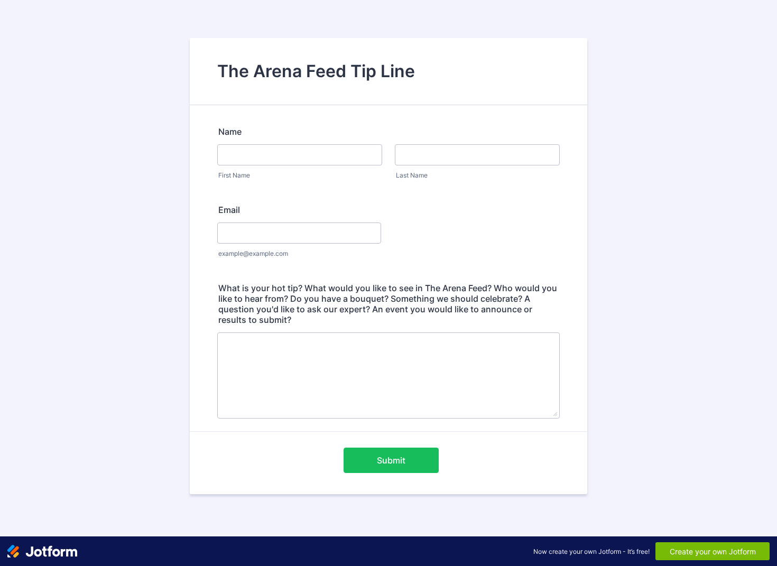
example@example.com (253, 253)
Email (229, 210)
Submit (391, 460)
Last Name (412, 175)
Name (230, 131)
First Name (234, 175)
